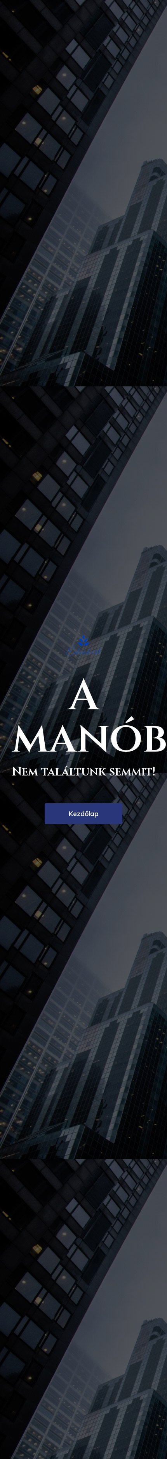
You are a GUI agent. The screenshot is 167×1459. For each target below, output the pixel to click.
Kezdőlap (84, 813)
